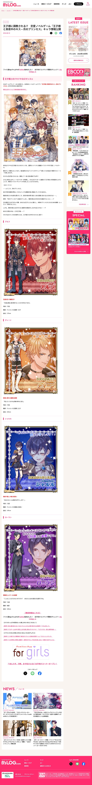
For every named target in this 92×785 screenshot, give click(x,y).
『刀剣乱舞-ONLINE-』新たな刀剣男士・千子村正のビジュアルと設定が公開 (80, 175)
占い (70, 4)
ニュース (36, 4)
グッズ (64, 4)
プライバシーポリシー (29, 774)
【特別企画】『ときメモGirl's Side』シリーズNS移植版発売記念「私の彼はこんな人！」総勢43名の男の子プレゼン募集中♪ (80, 153)
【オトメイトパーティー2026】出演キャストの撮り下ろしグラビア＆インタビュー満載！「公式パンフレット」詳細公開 (17, 741)
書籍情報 (56, 4)
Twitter (21, 69)
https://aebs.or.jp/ (65, 776)
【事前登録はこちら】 (32, 613)
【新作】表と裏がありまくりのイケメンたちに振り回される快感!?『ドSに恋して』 (26, 626)
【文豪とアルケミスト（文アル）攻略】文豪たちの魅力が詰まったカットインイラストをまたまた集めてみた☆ (80, 198)
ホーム (3, 10)
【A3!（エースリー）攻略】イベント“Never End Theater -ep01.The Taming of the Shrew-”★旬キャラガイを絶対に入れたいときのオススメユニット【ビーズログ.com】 (47, 742)
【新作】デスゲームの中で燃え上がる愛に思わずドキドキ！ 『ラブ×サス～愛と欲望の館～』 (29, 629)
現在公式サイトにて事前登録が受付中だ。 (15, 89)
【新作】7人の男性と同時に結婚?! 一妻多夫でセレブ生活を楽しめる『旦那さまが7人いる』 (29, 640)
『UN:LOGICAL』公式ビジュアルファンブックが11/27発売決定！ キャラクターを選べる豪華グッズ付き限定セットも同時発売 (47, 714)
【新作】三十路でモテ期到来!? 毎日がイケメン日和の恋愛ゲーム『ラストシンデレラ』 (27, 636)
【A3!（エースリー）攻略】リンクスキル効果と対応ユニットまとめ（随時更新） (80, 131)
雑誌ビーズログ (46, 4)
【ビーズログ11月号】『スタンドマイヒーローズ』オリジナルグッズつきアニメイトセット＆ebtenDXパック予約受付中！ (17, 714)
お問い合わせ (18, 774)
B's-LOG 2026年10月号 (78, 54)
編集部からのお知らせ (45, 766)
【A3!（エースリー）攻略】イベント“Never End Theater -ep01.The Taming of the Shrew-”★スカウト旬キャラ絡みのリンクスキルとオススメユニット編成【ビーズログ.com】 (80, 107)
